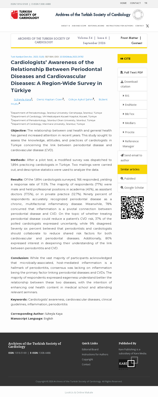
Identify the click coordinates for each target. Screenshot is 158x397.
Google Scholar (134, 187)
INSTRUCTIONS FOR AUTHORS (119, 25)
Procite (129, 132)
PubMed (129, 178)
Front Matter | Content (131, 40)
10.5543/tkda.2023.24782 (71, 57)
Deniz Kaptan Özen (49, 99)
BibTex (129, 114)
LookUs (69, 392)
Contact (86, 364)
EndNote (130, 105)
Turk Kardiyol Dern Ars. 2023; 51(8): (28, 57)
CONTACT (135, 3)
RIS (126, 95)
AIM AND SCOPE (79, 25)
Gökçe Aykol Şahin (80, 99)
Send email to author (131, 157)
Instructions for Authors (95, 354)
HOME (123, 3)
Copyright (87, 359)
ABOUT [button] (64, 25)
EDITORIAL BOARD (96, 25)
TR (145, 3)
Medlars (130, 123)
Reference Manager (131, 143)
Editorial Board (90, 349)
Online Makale (84, 392)
